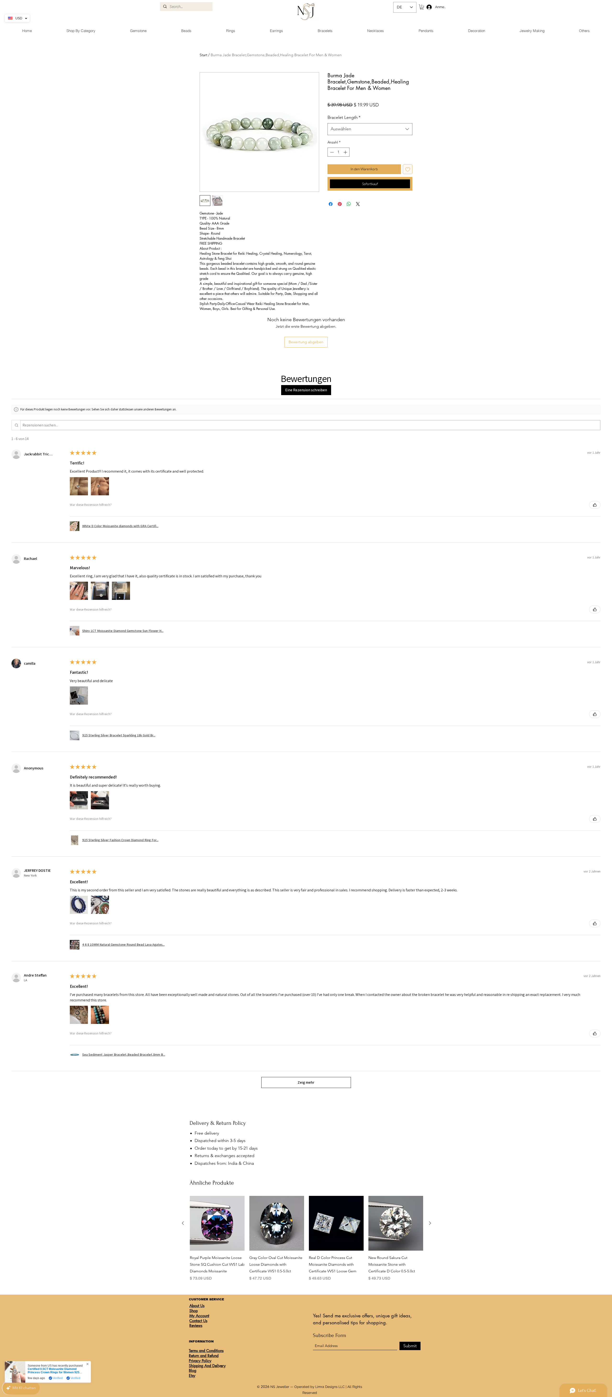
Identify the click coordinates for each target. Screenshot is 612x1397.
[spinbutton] (339, 152)
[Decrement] (331, 152)
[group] (306, 1238)
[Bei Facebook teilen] (330, 204)
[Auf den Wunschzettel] (408, 169)
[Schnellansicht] (217, 1223)
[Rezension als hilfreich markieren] (595, 505)
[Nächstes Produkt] (430, 1223)
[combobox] (370, 129)
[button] (422, 7)
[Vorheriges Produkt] (183, 1223)
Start (203, 55)
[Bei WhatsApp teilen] (349, 204)
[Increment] (346, 152)
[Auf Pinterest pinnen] (340, 204)
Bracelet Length (344, 117)
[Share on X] (358, 204)
